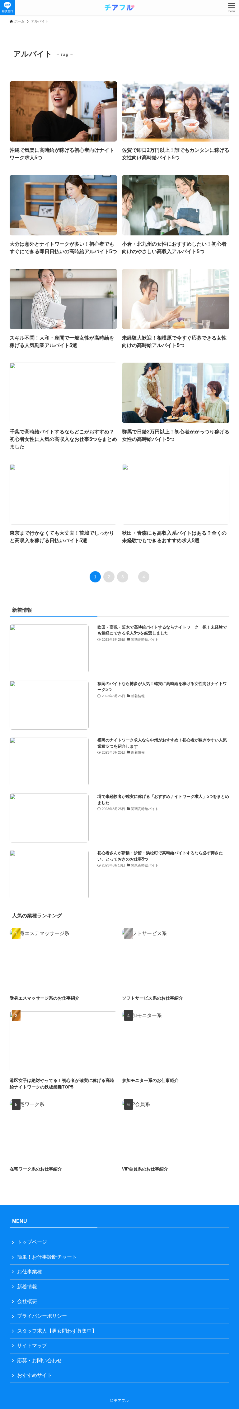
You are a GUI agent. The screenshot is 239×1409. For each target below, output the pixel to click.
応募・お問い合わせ (39, 1360)
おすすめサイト (34, 1375)
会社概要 (27, 1301)
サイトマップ (32, 1345)
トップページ (32, 1242)
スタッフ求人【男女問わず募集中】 (57, 1331)
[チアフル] (119, 7)
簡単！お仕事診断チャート (47, 1257)
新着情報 (27, 1286)
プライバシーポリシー (42, 1316)
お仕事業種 (29, 1271)
